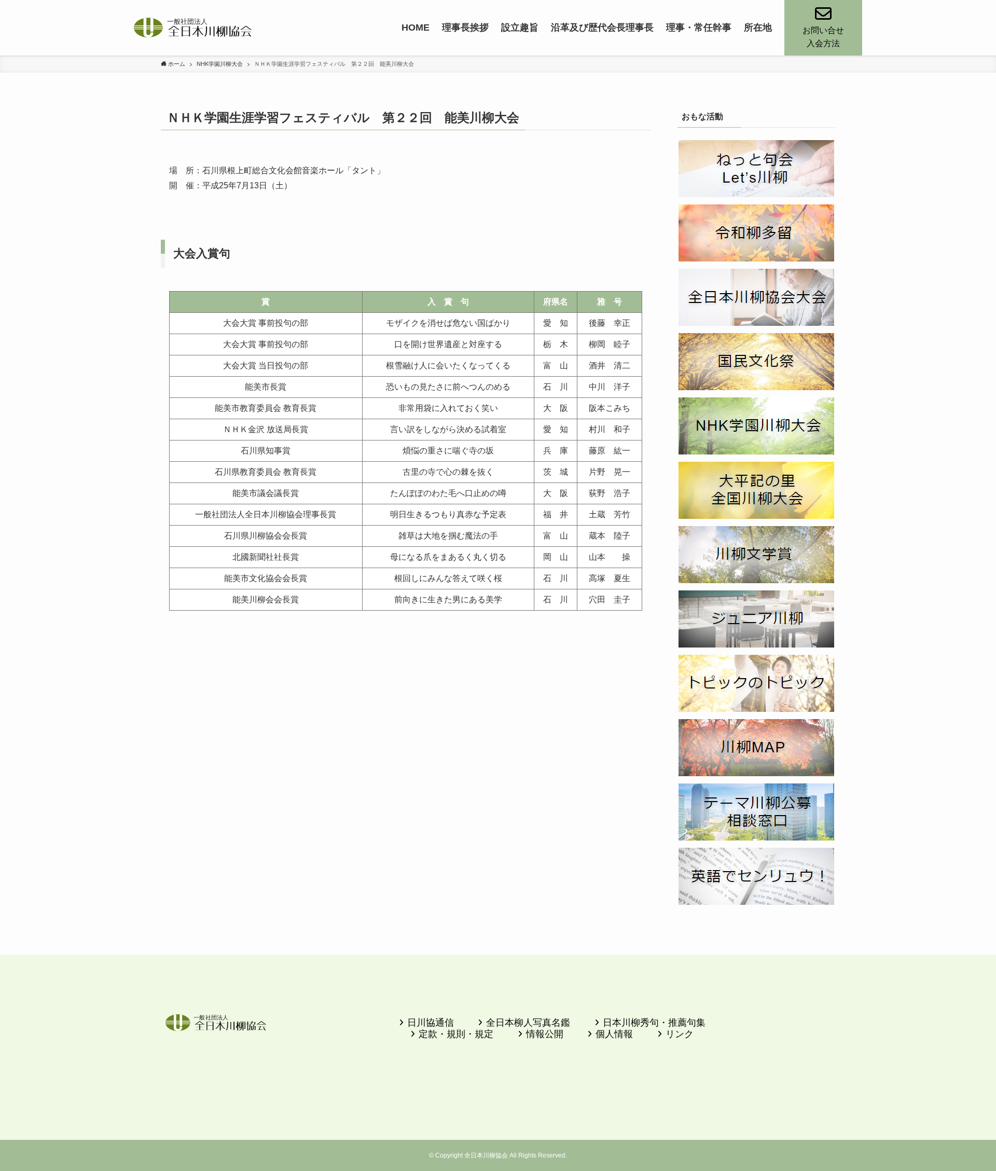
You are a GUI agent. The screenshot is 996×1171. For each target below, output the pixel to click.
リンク (680, 1034)
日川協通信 (430, 1022)
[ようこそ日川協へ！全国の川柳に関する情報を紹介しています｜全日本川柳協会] (193, 27)
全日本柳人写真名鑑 (528, 1022)
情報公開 (544, 1034)
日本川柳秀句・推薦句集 (654, 1022)
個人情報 (614, 1034)
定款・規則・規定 (456, 1034)
